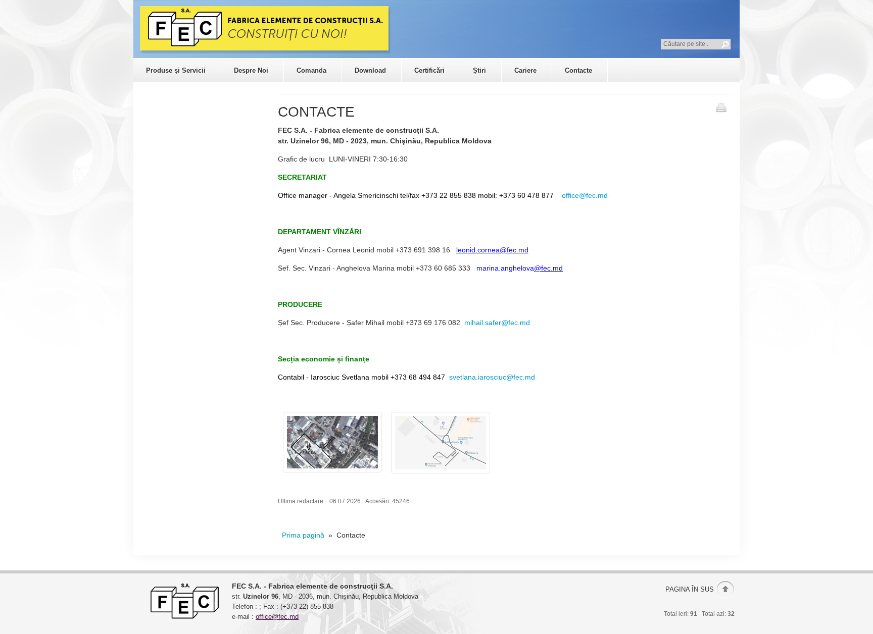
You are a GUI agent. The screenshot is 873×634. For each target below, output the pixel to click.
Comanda (311, 70)
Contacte (578, 70)
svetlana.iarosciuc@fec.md (492, 377)
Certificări (429, 70)
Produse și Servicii (176, 70)
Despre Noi (251, 70)
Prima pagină (303, 535)
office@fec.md (584, 195)
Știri (479, 70)
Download (370, 70)
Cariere (525, 70)
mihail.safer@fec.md (497, 323)
